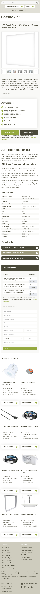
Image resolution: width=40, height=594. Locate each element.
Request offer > (10, 132)
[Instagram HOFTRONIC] (26, 586)
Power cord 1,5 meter (9, 426)
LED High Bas (5, 555)
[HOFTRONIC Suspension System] (29, 503)
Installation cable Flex (10, 470)
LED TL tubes (5, 553)
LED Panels (5, 550)
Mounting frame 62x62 (10, 514)
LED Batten (5, 548)
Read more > (5, 93)
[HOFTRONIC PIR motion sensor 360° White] (10, 371)
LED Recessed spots (8, 563)
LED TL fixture (6, 560)
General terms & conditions (26, 554)
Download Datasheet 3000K (13, 248)
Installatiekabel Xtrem (29, 426)
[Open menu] (37, 17)
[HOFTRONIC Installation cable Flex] (10, 459)
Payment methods (27, 550)
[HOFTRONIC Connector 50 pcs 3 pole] (29, 371)
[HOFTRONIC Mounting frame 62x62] (10, 503)
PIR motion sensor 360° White (8, 383)
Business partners (12, 6)
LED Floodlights (6, 558)
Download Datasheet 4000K (13, 253)
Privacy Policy (25, 557)
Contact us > (28, 132)
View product (8, 403)
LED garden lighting (8, 565)
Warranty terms (26, 560)
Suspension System (28, 514)
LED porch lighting (7, 568)
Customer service (26, 548)
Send (6, 348)
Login (28, 6)
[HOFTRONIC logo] (10, 17)
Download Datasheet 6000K (13, 258)
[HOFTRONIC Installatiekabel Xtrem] (29, 415)
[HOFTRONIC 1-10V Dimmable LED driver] (29, 459)
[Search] (37, 2)
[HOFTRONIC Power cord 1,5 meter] (10, 415)
